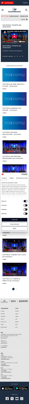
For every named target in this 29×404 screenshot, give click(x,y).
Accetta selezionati (14, 224)
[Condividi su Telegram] (20, 56)
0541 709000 (4, 370)
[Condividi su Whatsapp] (22, 56)
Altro (16, 327)
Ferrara (16, 316)
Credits (2, 324)
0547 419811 (4, 357)
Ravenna (16, 321)
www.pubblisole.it (3, 347)
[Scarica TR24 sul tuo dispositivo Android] (21, 388)
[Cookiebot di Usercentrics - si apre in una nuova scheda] (21, 174)
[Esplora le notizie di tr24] (3, 10)
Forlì (16, 319)
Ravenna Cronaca (14, 16)
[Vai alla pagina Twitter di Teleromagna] (12, 398)
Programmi (25, 2)
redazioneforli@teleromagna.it (6, 378)
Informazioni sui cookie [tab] (21, 178)
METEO (23, 19)
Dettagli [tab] (11, 178)
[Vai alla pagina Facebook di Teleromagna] (8, 399)
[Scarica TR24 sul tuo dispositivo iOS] (7, 388)
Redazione (3, 313)
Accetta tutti (14, 219)
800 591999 (4, 364)
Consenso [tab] (4, 178)
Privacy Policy (3, 321)
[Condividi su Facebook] (15, 56)
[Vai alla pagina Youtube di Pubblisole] (16, 399)
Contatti (2, 319)
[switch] (25, 205)
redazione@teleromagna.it (5, 365)
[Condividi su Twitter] (17, 56)
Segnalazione (4, 327)
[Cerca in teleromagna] (26, 10)
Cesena (16, 313)
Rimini (16, 324)
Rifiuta (14, 228)
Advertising (3, 316)
